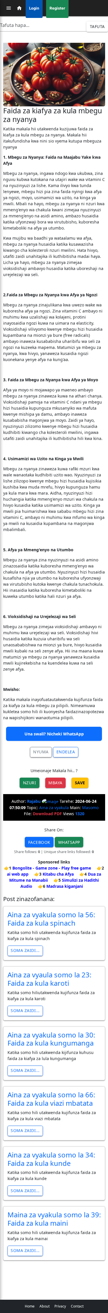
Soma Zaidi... (25, 950)
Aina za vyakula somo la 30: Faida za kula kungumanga (51, 1039)
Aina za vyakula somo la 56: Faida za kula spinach (51, 919)
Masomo (90, 807)
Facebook (39, 842)
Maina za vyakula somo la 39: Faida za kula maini (54, 1219)
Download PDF (47, 813)
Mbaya (55, 782)
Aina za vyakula (54, 807)
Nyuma (41, 751)
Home (30, 1306)
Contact (77, 1306)
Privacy (60, 1306)
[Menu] (8, 8)
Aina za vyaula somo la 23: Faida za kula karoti (49, 979)
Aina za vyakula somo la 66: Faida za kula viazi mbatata (51, 1099)
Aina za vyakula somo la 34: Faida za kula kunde (51, 1159)
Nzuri (29, 782)
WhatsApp (69, 842)
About (44, 1306)
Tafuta (97, 26)
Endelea (65, 751)
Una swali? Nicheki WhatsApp (54, 734)
